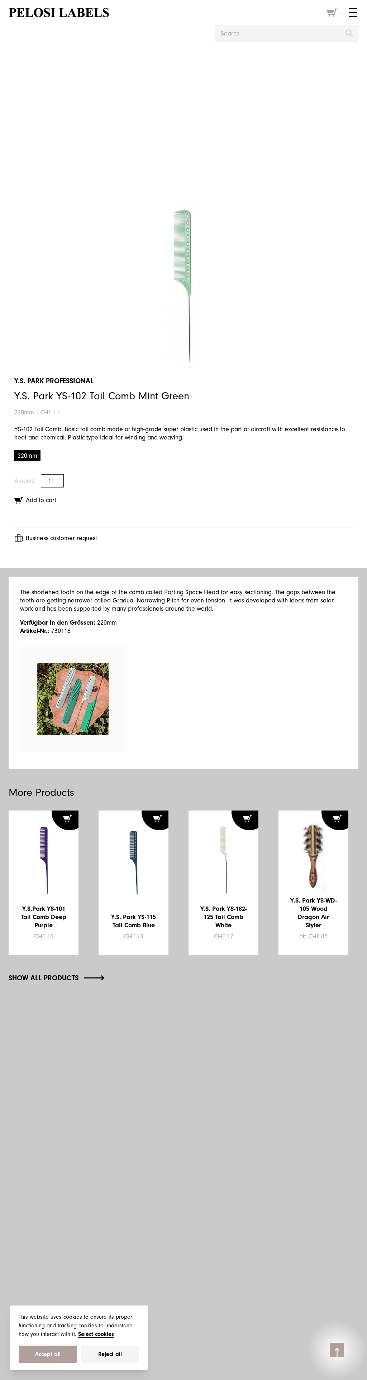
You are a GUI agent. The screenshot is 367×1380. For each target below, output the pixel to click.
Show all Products (43, 978)
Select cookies (96, 1334)
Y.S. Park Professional (54, 381)
